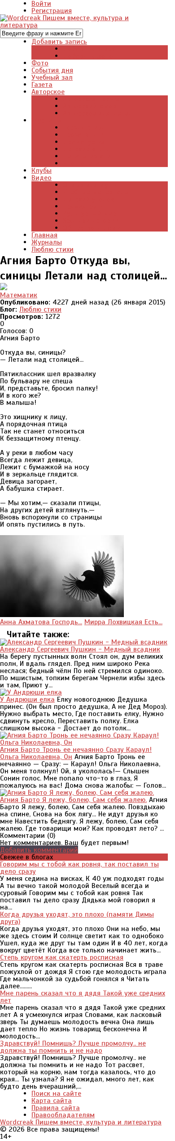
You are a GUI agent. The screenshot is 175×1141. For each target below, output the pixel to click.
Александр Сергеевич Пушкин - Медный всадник (80, 649)
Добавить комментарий (39, 849)
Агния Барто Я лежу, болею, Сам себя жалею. (73, 799)
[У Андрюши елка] (31, 692)
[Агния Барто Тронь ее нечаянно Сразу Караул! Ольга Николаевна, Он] (84, 742)
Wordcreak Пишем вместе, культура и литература (81, 1122)
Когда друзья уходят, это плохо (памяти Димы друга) (77, 918)
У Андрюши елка (27, 699)
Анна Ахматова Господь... (41, 622)
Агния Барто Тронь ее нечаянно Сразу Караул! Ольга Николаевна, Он (76, 753)
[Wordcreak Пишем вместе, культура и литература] (84, 25)
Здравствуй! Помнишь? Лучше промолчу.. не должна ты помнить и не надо (73, 1047)
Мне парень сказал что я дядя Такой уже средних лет (82, 997)
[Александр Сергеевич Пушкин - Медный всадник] (83, 642)
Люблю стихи (40, 309)
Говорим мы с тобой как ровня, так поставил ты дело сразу (79, 868)
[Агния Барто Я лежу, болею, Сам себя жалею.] (77, 792)
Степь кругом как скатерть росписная (61, 957)
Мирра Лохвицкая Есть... (123, 622)
